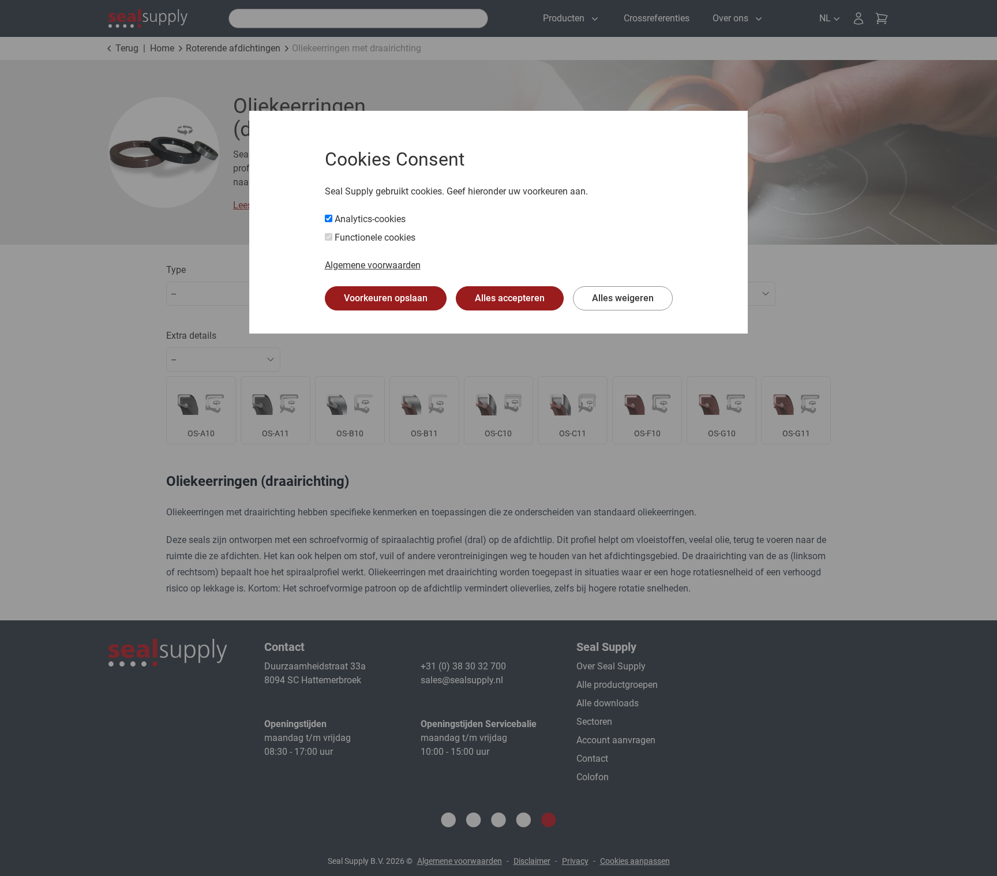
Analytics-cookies (369, 219)
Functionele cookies (373, 237)
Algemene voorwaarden (373, 265)
